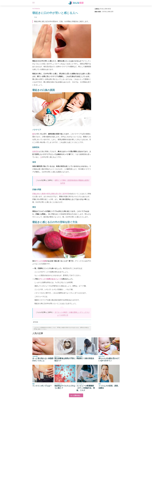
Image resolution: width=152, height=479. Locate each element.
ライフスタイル (36, 8)
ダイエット (57, 356)
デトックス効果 (41, 261)
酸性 (34, 134)
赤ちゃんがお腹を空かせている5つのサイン (109, 359)
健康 (33, 383)
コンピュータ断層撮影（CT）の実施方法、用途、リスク (85, 388)
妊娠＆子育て (79, 356)
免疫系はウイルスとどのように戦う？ (65, 387)
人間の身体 (35, 356)
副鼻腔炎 (35, 151)
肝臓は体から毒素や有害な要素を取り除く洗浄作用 (50, 194)
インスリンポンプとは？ (42, 386)
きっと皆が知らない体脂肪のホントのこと (42, 359)
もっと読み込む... (76, 395)
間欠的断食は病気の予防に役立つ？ (65, 359)
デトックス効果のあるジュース (50, 279)
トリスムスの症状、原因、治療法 (109, 387)
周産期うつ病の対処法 (85, 358)
